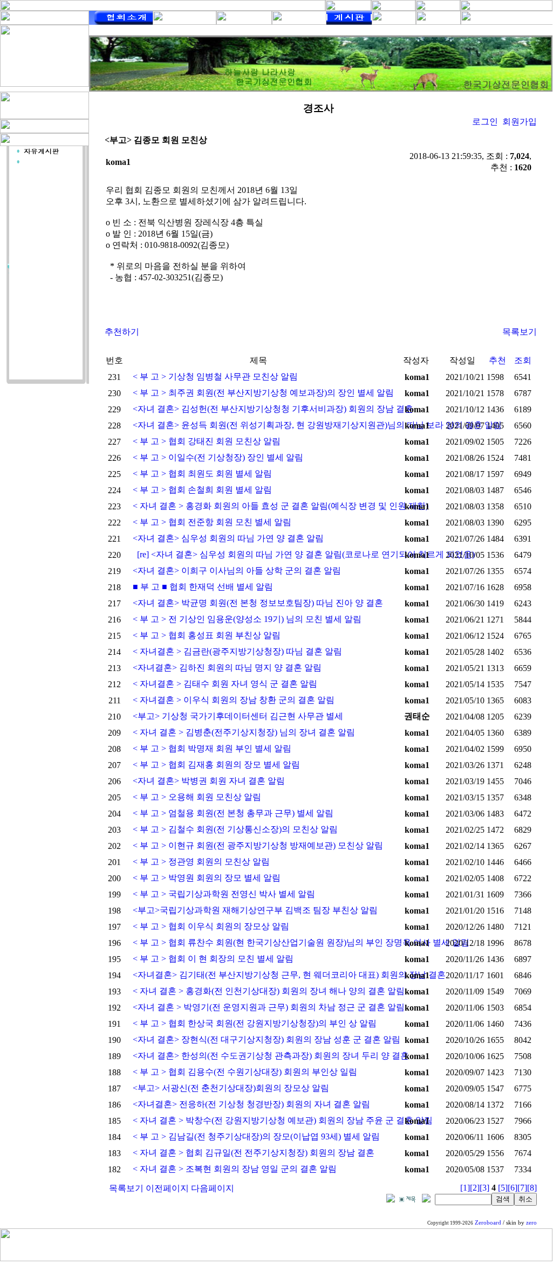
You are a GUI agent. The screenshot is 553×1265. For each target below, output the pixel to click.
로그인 (485, 121)
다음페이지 (212, 1188)
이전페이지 (167, 1188)
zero (531, 1223)
